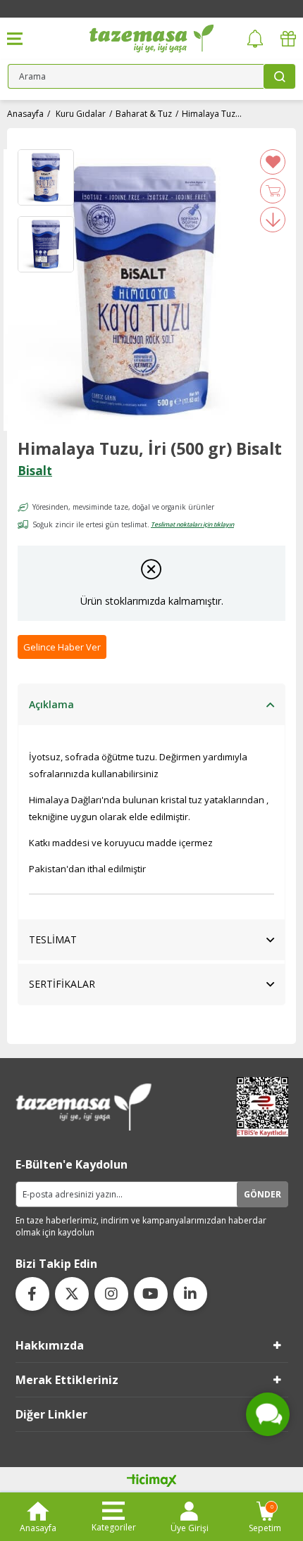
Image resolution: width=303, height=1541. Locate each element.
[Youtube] (151, 1294)
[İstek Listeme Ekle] (272, 190)
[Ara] (279, 76)
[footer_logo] (84, 1107)
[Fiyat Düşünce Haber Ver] (272, 219)
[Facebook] (32, 1294)
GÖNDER (262, 1194)
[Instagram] (111, 1294)
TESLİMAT (53, 939)
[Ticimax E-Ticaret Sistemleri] (152, 1481)
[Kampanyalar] (288, 39)
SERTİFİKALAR (62, 983)
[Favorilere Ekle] (272, 162)
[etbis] (258, 1107)
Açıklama (51, 704)
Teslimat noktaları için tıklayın (192, 524)
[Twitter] (72, 1294)
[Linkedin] (190, 1294)
